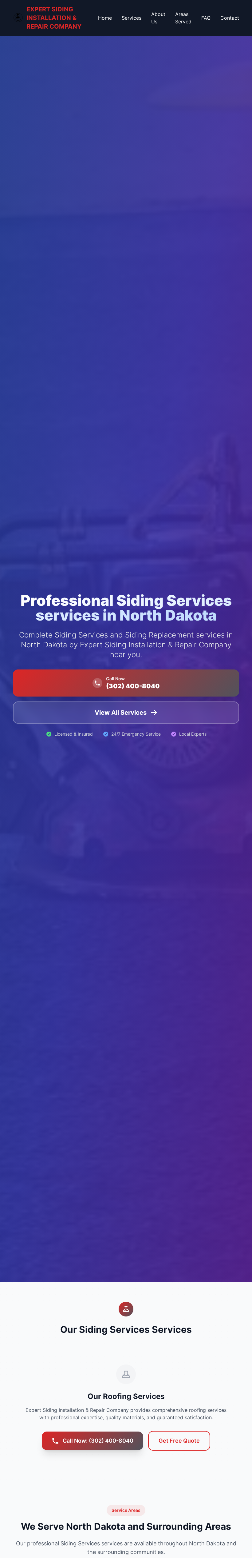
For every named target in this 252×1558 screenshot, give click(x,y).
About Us (158, 18)
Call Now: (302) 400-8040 (98, 1440)
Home (105, 18)
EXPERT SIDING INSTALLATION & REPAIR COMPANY (53, 18)
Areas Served (183, 18)
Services (131, 18)
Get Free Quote (179, 1440)
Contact (229, 18)
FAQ (206, 18)
